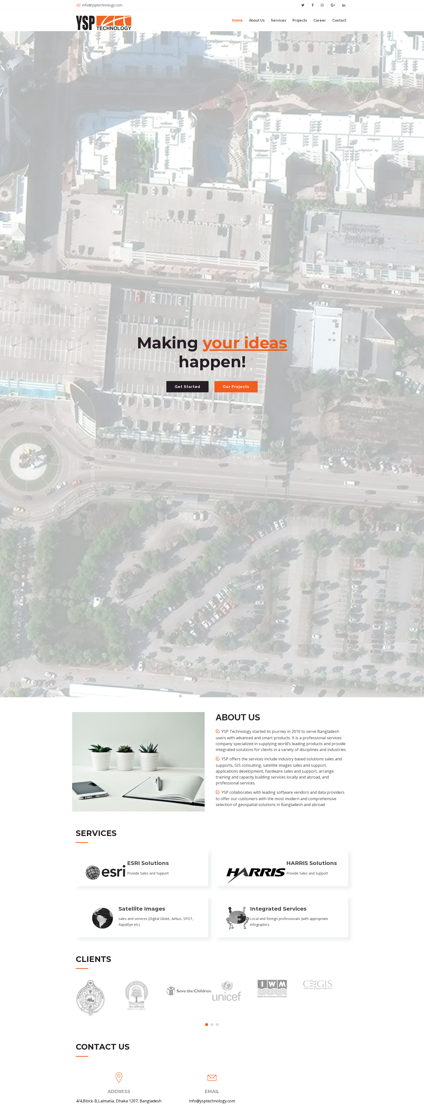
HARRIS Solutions (311, 863)
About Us (257, 20)
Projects (299, 20)
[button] (206, 1024)
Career (319, 20)
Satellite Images (142, 908)
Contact (339, 20)
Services (278, 20)
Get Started (187, 386)
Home (237, 20)
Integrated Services (278, 908)
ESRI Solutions (148, 863)
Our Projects (236, 386)
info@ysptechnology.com (102, 5)
